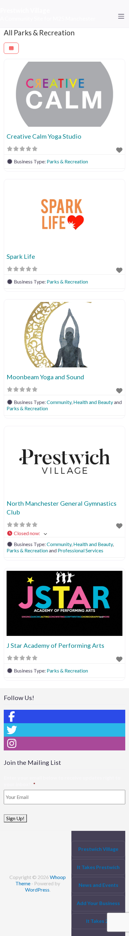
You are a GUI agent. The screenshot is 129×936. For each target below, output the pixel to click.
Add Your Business (98, 903)
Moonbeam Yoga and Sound (45, 377)
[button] (64, 533)
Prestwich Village (25, 10)
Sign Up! (15, 818)
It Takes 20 (98, 921)
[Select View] (11, 48)
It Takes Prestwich (98, 867)
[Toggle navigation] (121, 16)
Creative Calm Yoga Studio (44, 136)
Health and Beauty (93, 402)
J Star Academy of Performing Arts (55, 645)
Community (59, 402)
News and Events (98, 885)
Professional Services (80, 550)
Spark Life (21, 256)
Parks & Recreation (67, 161)
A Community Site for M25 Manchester (47, 18)
